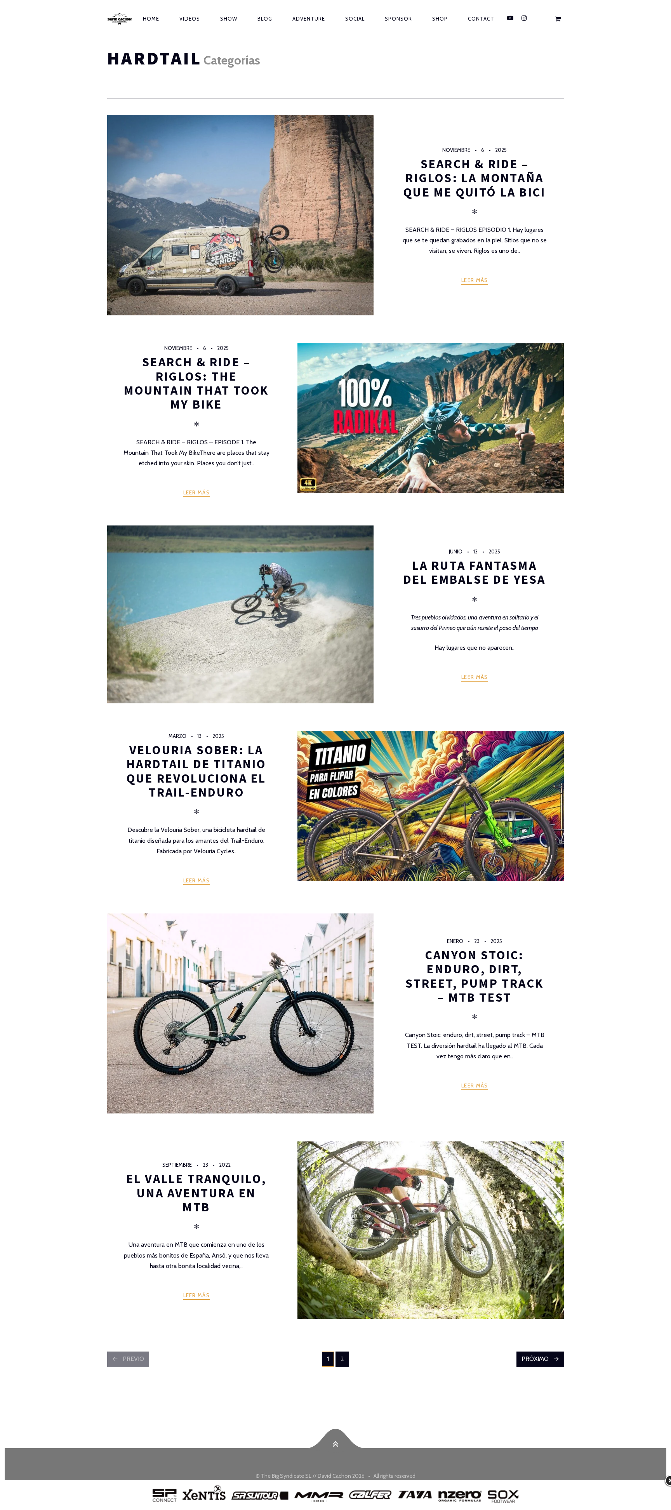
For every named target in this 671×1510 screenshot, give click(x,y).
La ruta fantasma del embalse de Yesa (474, 572)
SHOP (440, 19)
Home (151, 19)
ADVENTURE (308, 19)
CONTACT (481, 19)
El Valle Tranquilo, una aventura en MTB (196, 1193)
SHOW (228, 19)
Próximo (535, 1358)
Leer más (474, 280)
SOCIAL (355, 19)
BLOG (264, 19)
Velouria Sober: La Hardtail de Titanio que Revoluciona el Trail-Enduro (196, 771)
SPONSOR (398, 19)
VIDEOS (189, 19)
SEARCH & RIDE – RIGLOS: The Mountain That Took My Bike (196, 383)
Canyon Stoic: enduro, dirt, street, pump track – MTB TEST (474, 976)
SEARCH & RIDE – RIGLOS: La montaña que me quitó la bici (474, 178)
